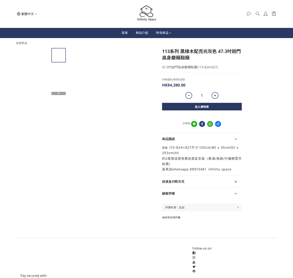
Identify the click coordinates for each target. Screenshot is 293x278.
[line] (194, 124)
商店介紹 (142, 33)
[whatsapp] (210, 124)
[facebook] (202, 124)
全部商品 (21, 43)
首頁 (125, 33)
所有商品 (162, 33)
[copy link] (218, 124)
